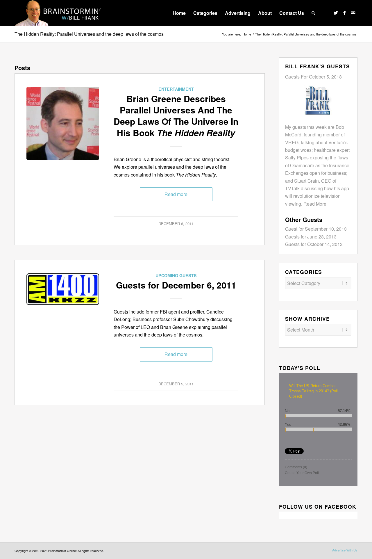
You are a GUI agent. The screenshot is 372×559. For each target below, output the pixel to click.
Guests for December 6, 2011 (176, 285)
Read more (175, 194)
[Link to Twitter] (335, 12)
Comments (296, 467)
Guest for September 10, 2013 (316, 228)
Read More (314, 203)
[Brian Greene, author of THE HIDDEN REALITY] (62, 123)
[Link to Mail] (353, 12)
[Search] (313, 13)
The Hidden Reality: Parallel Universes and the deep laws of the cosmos (89, 34)
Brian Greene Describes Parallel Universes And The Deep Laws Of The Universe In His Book (176, 115)
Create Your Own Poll (302, 473)
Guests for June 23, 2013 (311, 236)
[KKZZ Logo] (62, 309)
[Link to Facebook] (344, 12)
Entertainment (176, 89)
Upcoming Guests (176, 275)
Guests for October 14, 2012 (314, 244)
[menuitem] (179, 13)
